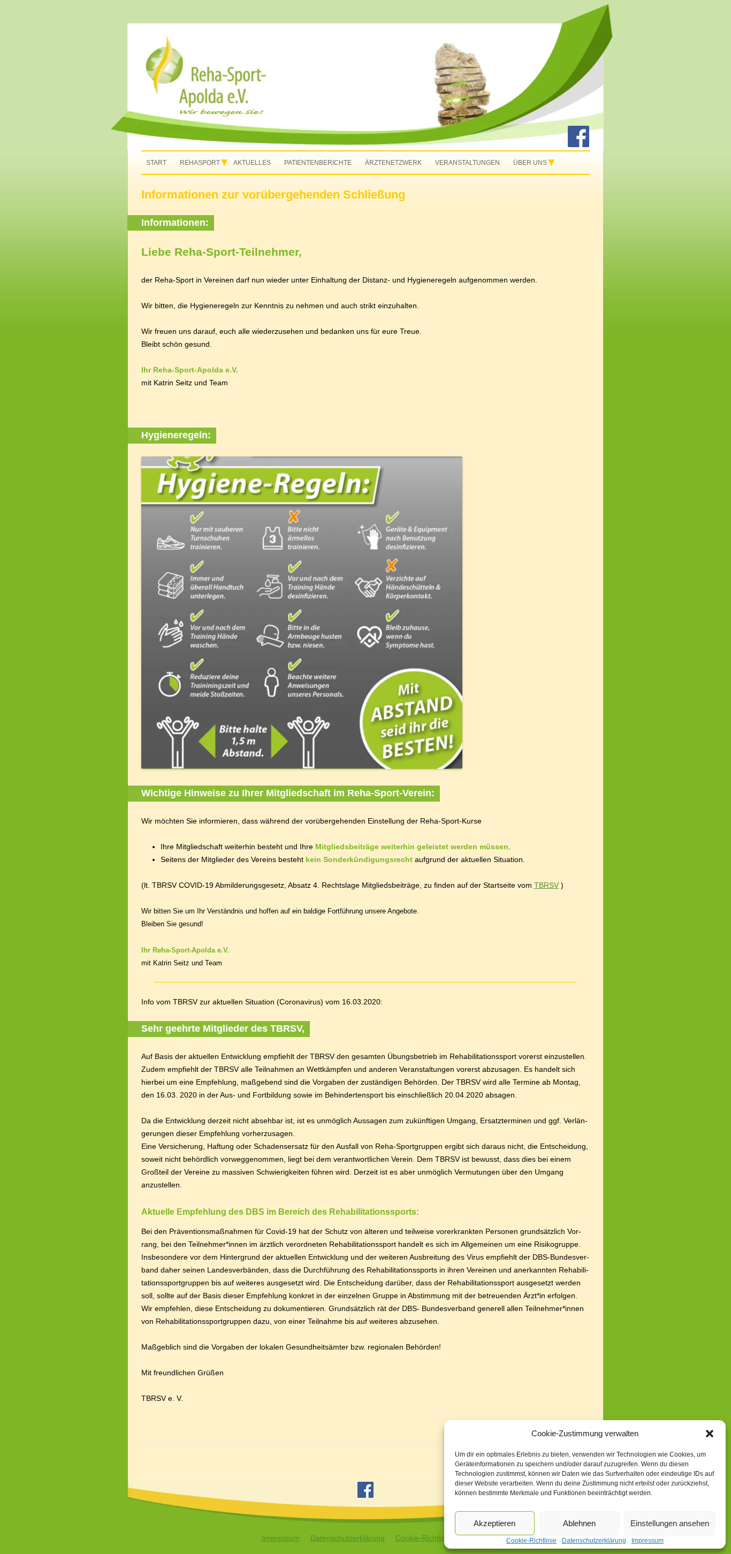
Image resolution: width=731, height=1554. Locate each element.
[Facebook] (578, 144)
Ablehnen (579, 1523)
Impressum (281, 1538)
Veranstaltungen (467, 162)
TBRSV (546, 885)
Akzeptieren (494, 1523)
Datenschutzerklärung (347, 1538)
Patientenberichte (318, 162)
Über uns (530, 162)
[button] (709, 1433)
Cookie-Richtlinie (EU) (432, 1538)
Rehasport (200, 162)
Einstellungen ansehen (669, 1523)
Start (156, 162)
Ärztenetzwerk (393, 162)
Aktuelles (252, 162)
